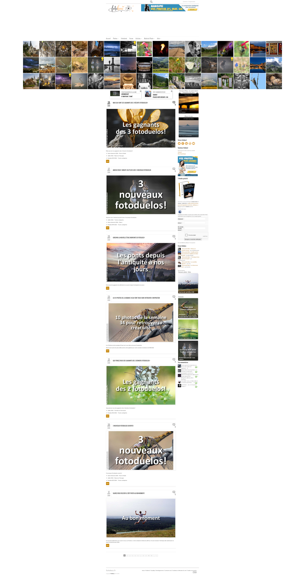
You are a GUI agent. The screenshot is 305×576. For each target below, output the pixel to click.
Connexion (185, 1)
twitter (194, 572)
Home (143, 570)
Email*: (180, 223)
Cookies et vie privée (192, 570)
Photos (114, 38)
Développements (160, 570)
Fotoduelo (124, 38)
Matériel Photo (148, 38)
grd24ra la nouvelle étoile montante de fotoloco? (129, 237)
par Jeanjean (182, 112)
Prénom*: (180, 219)
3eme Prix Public (189, 95)
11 (151, 555)
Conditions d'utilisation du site (179, 570)
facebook (196, 572)
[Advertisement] (152, 25)
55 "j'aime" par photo (189, 118)
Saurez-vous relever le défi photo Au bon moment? (129, 493)
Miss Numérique (182, 153)
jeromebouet (125, 94)
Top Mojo (153, 570)
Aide (158, 38)
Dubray (155, 95)
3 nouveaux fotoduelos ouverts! (123, 426)
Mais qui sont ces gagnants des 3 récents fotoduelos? (130, 103)
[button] (180, 211)
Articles (137, 38)
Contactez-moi (168, 570)
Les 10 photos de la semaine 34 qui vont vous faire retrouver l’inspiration (136, 298)
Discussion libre (186, 248)
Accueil (108, 38)
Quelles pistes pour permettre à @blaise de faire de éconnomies (188, 253)
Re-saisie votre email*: (180, 228)
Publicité (148, 570)
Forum (131, 38)
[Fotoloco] (121, 8)
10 (148, 555)
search (151, 1)
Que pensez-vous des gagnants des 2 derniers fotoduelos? (131, 360)
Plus (108, 161)
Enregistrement (191, 1)
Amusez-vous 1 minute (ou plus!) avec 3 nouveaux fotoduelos (132, 170)
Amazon (180, 152)
